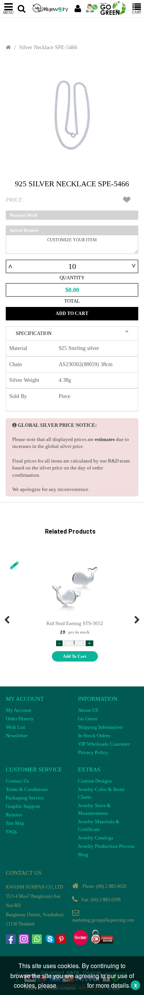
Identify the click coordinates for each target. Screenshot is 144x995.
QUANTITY (72, 277)
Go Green (88, 718)
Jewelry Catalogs (95, 838)
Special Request (24, 230)
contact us (72, 985)
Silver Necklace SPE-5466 (48, 47)
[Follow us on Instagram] (24, 940)
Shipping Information (100, 727)
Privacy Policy (93, 752)
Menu (8, 12)
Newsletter (17, 735)
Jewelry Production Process (106, 846)
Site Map (15, 823)
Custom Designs (95, 781)
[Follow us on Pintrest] (62, 940)
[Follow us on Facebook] (11, 940)
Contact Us (17, 781)
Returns (14, 815)
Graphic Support (23, 806)
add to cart (74, 656)
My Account (18, 710)
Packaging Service (25, 798)
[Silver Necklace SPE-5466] (72, 115)
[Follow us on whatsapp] (37, 940)
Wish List (15, 727)
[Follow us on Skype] (50, 940)
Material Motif (23, 215)
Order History (20, 718)
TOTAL (72, 301)
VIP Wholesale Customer (104, 744)
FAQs (11, 831)
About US (88, 710)
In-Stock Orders (94, 735)
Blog (83, 854)
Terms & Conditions (27, 789)
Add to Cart (72, 313)
